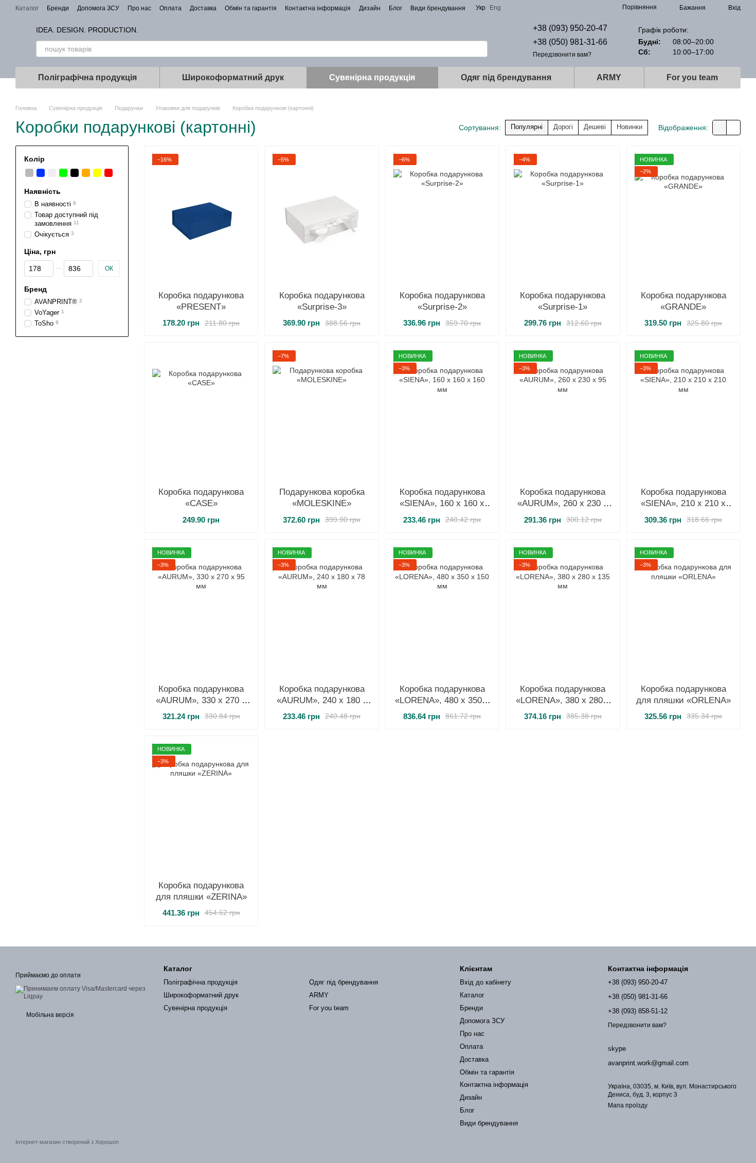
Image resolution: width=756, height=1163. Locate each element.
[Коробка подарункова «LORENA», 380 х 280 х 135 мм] (562, 611)
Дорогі (563, 127)
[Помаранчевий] (86, 173)
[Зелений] (63, 173)
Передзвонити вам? (562, 54)
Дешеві (595, 127)
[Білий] (52, 173)
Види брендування (437, 8)
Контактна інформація (318, 8)
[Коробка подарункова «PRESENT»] (201, 218)
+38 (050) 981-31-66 (570, 42)
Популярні (527, 127)
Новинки (629, 127)
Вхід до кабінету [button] (485, 982)
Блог (395, 8)
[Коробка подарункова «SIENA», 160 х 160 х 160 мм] (442, 414)
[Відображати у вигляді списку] (733, 127)
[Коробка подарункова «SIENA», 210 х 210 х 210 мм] (683, 414)
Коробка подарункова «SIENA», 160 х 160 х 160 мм (442, 503)
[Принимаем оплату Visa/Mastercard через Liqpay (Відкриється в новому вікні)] (81, 992)
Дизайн (370, 8)
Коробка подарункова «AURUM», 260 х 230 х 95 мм (562, 503)
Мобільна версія (49, 1014)
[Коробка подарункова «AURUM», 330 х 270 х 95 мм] (201, 611)
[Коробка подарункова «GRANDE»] (683, 218)
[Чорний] (74, 173)
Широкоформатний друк (233, 77)
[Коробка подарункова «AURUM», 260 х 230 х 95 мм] (562, 414)
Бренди (58, 8)
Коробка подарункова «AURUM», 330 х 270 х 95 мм (201, 700)
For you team (692, 77)
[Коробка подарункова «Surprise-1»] (562, 218)
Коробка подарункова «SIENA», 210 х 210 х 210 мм (683, 503)
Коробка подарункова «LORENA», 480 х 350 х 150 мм (442, 700)
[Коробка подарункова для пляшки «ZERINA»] (201, 808)
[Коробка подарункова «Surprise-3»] (321, 218)
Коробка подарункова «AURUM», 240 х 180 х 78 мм (322, 700)
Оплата (170, 8)
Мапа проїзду (627, 1105)
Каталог (27, 8)
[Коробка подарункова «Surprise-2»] (442, 218)
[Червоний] (108, 173)
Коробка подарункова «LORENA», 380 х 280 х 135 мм (563, 700)
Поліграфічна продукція (87, 77)
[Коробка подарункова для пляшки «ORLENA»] (683, 611)
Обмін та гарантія (251, 8)
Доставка (203, 8)
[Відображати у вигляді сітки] (720, 127)
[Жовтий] (97, 173)
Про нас (139, 8)
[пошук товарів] (479, 49)
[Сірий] (29, 173)
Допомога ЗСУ (98, 8)
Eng (495, 8)
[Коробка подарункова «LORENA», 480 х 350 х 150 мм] (442, 611)
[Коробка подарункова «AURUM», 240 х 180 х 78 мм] (321, 611)
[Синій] (40, 173)
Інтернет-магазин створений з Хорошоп (67, 1142)
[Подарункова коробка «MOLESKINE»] (321, 414)
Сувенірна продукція (372, 77)
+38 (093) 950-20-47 (570, 28)
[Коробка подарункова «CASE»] (201, 414)
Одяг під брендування (506, 77)
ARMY (609, 77)
